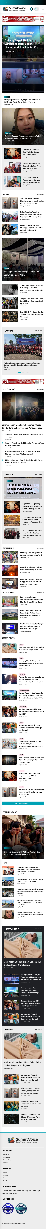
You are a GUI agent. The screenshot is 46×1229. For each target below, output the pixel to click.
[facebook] (3, 2)
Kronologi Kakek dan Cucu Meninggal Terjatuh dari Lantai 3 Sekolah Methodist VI (31, 227)
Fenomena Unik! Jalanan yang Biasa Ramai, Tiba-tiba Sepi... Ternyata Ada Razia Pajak (29, 902)
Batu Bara (9, 133)
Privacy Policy (7, 1160)
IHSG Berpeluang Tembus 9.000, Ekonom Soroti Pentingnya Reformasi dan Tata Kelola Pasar (31, 519)
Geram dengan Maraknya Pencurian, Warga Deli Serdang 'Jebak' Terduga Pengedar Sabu (22, 426)
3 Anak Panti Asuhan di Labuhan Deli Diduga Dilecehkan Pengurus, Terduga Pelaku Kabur (32, 287)
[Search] (43, 3)
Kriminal (5, 1178)
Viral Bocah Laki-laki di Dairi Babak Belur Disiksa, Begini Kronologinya (31, 648)
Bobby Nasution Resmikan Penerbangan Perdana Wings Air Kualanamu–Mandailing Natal (31, 214)
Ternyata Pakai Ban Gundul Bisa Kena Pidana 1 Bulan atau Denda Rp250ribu (31, 301)
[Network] (31, 9)
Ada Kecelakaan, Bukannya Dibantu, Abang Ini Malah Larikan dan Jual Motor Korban (32, 201)
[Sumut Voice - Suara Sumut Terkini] (14, 11)
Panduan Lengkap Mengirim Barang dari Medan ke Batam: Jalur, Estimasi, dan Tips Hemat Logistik (31, 679)
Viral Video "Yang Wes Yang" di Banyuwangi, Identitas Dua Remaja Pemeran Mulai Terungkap (28, 869)
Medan (7, 268)
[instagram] (6, 2)
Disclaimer (6, 1157)
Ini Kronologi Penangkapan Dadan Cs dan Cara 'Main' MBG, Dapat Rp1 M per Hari (32, 533)
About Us (6, 1154)
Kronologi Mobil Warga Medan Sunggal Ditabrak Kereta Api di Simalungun (31, 555)
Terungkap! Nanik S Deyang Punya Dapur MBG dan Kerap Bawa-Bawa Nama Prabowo (22, 101)
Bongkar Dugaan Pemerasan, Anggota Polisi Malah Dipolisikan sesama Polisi (23, 137)
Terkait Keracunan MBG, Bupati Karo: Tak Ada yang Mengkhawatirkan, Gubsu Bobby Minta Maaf (30, 744)
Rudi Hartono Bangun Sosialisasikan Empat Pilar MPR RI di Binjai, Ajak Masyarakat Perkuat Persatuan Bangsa (31, 599)
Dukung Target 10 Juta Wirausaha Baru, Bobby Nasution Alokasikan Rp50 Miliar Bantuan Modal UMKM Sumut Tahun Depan (31, 695)
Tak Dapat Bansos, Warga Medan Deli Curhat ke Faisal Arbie (21, 273)
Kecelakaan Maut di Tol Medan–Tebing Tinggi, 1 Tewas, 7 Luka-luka (30, 880)
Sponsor (22, 674)
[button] (17, 372)
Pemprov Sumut (24, 690)
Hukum (7, 97)
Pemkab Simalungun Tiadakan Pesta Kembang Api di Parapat (31, 568)
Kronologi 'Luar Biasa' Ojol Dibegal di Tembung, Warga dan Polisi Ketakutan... (24, 444)
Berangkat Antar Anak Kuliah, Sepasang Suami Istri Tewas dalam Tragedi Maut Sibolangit (30, 891)
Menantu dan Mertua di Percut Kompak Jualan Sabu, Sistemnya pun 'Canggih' (30, 727)
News (7, 36)
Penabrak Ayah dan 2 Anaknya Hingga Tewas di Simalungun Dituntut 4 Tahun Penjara (31, 581)
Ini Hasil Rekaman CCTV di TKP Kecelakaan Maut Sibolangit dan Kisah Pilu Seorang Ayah (22, 453)
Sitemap (5, 1162)
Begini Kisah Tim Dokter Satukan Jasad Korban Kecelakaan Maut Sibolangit (32, 314)
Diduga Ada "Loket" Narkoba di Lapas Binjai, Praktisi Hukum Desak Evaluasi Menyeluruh (31, 613)
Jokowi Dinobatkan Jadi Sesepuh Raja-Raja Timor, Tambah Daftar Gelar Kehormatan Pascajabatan (32, 166)
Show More (40, 194)
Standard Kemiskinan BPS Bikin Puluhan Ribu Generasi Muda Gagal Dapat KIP (22, 44)
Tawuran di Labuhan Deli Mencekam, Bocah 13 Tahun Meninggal (24, 436)
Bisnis (5, 1172)
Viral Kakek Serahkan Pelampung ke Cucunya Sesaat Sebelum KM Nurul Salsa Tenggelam (32, 180)
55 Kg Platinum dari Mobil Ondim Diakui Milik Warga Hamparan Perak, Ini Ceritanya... (23, 461)
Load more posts (23, 803)
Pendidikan (23, 706)
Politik (22, 771)
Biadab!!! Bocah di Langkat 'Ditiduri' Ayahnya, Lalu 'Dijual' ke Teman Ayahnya (21, 364)
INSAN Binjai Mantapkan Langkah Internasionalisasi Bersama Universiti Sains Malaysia (32, 626)
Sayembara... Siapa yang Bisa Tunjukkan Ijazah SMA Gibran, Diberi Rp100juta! (31, 152)
